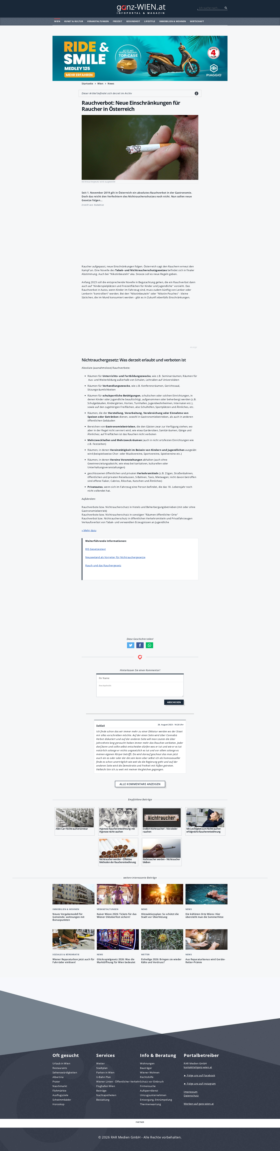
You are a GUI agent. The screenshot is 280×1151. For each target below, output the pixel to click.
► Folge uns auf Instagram (200, 1083)
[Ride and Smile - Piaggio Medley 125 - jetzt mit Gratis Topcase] (140, 58)
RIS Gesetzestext (95, 549)
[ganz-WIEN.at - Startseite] (140, 9)
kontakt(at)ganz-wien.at (198, 1067)
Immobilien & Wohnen (172, 21)
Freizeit (117, 21)
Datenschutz (191, 1095)
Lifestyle (149, 21)
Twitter (130, 645)
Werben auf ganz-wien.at (199, 1103)
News (111, 83)
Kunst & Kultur (73, 21)
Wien (57, 21)
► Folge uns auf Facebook (199, 1075)
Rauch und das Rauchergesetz (103, 565)
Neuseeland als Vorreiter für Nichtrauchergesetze (115, 557)
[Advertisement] (140, 233)
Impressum (191, 1091)
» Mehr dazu (89, 530)
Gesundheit (133, 21)
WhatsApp (149, 645)
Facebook (140, 645)
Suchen (226, 7)
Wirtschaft (197, 21)
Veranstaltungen (98, 21)
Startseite (87, 83)
